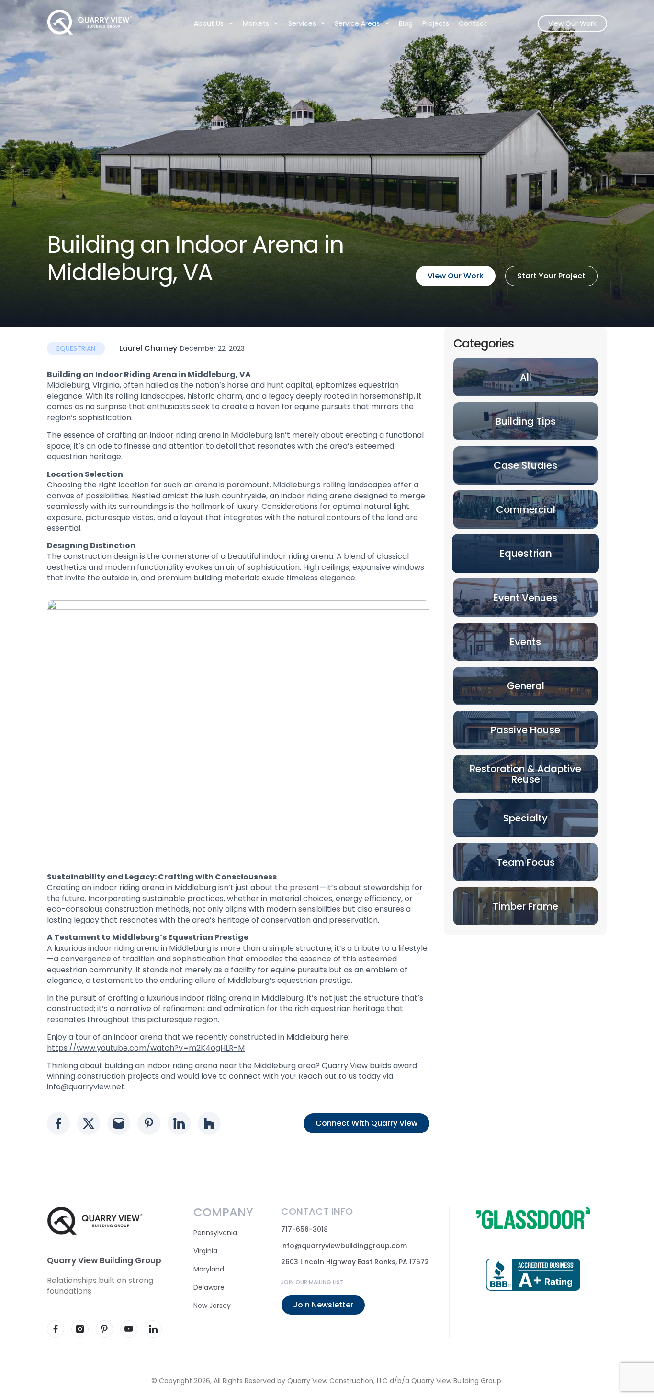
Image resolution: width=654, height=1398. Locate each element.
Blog (406, 23)
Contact (473, 23)
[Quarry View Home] (89, 22)
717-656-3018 (304, 1229)
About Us (209, 23)
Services (302, 23)
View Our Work (572, 23)
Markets (256, 23)
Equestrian (75, 348)
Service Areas (357, 23)
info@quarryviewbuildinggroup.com (344, 1245)
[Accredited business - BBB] (533, 1275)
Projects (435, 23)
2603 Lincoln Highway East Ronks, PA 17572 (355, 1262)
